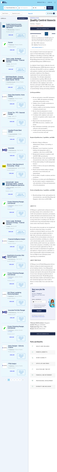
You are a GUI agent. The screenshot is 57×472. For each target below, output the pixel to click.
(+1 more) (8, 188)
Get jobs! (39, 310)
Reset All (30, 13)
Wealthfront (11, 98)
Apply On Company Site (20, 35)
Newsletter (40, 2)
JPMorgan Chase (11, 29)
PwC (10, 116)
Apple (9, 64)
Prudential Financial (11, 82)
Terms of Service (35, 316)
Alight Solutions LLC (12, 168)
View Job (10, 34)
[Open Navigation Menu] (55, 2)
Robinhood (11, 44)
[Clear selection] (16, 8)
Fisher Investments (13, 134)
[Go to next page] (23, 380)
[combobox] (12, 7)
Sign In (50, 2)
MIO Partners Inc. (13, 150)
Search (50, 7)
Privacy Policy (41, 316)
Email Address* (36, 299)
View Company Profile (37, 47)
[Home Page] (4, 2)
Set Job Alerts (21, 18)
